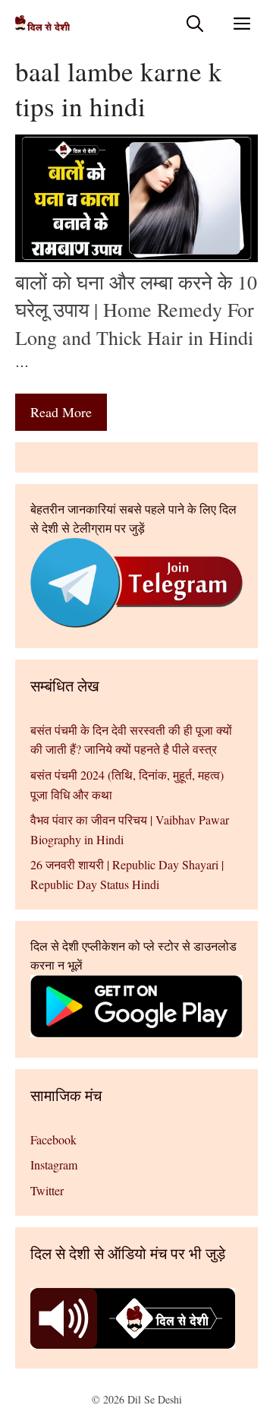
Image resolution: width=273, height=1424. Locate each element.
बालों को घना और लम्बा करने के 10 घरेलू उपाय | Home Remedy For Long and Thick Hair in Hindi (136, 309)
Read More (61, 412)
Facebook (53, 1139)
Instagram (53, 1164)
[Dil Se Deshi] (42, 23)
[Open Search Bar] (194, 23)
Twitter (47, 1190)
